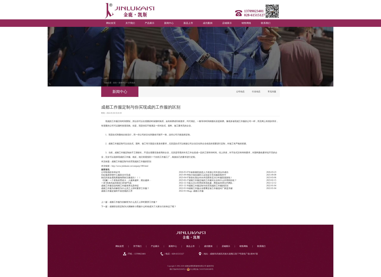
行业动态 (256, 91)
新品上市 (188, 23)
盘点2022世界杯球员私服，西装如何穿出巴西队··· (212, 183)
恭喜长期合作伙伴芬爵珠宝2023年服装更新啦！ (210, 178)
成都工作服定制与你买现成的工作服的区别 (131, 161)
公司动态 (131, 83)
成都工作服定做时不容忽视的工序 (116, 191)
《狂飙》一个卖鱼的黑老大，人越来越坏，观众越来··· (126, 180)
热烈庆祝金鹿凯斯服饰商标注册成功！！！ (121, 178)
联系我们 (265, 23)
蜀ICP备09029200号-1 (178, 269)
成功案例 (207, 23)
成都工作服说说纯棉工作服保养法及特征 (120, 186)
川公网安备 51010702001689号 (201, 269)
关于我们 (130, 23)
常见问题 (272, 91)
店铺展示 (227, 23)
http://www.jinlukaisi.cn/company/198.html (130, 166)
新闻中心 (169, 23)
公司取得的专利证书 (110, 172)
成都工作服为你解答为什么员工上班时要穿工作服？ (125, 188)
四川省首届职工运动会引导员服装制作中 (207, 175)
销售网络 (246, 23)
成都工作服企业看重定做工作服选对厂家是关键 (210, 188)
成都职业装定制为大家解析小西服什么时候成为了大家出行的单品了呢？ (143, 206)
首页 (115, 83)
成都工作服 (113, 144)
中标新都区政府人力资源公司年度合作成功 (208, 172)
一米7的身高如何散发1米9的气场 (116, 183)
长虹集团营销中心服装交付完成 (115, 175)
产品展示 (149, 23)
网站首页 (111, 23)
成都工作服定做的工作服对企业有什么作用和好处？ (213, 180)
